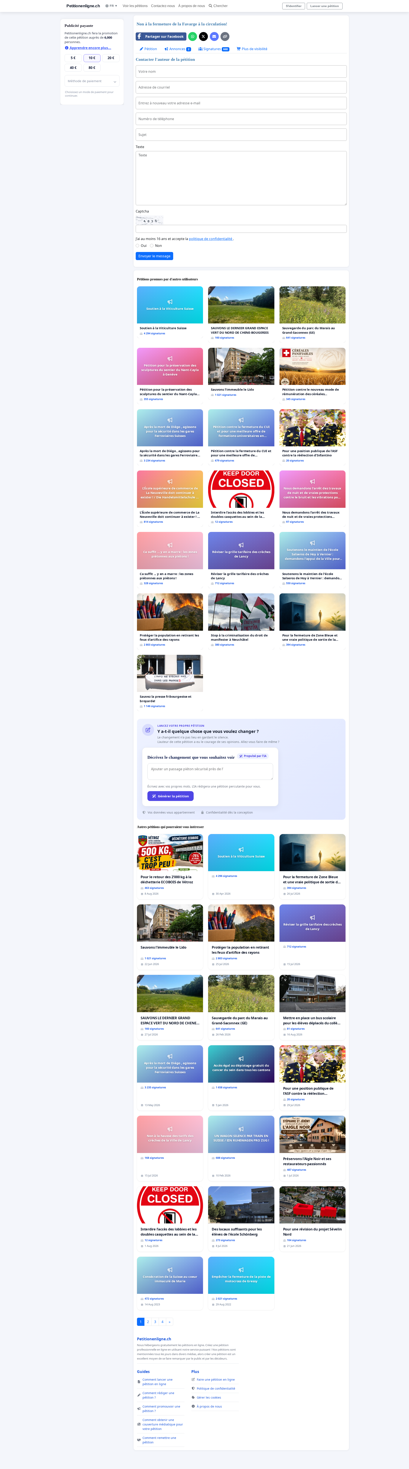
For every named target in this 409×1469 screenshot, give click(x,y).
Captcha (142, 211)
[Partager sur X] (203, 36)
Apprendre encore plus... (90, 47)
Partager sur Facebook (164, 36)
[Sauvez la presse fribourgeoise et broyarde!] (170, 683)
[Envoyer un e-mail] (214, 36)
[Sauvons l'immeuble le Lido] (241, 374)
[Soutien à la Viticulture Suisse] (170, 312)
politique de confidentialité (211, 238)
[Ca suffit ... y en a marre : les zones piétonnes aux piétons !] (170, 560)
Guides (143, 1371)
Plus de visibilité (254, 49)
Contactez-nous (163, 6)
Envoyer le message (154, 256)
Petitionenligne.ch (83, 6)
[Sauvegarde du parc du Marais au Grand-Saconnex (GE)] (312, 314)
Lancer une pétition (324, 6)
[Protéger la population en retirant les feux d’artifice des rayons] (170, 621)
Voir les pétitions (135, 6)
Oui (144, 245)
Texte (140, 146)
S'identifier (293, 6)
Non (158, 245)
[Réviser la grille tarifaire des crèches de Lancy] (241, 560)
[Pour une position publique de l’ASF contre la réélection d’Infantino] (312, 437)
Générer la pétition (173, 796)
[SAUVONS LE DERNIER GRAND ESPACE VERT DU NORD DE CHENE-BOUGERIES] (241, 314)
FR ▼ (114, 5)
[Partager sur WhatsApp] (192, 36)
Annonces (178, 49)
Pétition (150, 49)
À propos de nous (191, 6)
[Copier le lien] (224, 36)
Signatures (215, 49)
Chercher (220, 6)
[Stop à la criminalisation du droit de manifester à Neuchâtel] (241, 621)
